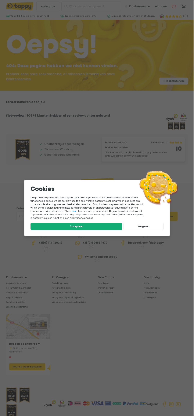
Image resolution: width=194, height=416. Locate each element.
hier (74, 211)
